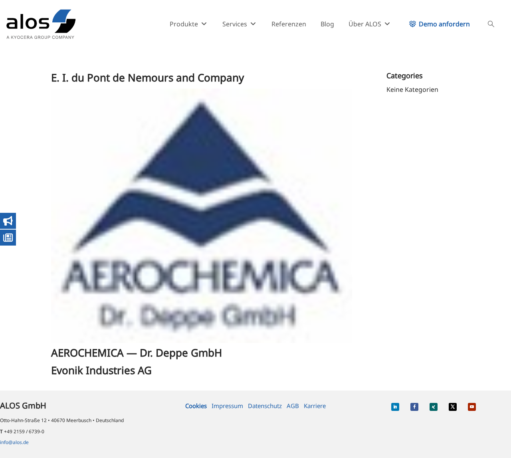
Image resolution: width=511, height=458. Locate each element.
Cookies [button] (196, 406)
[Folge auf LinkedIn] (395, 407)
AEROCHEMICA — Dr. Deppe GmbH (136, 352)
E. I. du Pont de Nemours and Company (147, 77)
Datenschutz (265, 406)
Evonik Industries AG (101, 370)
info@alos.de (14, 442)
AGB (293, 406)
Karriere (315, 406)
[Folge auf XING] (434, 407)
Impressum (227, 406)
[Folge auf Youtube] (472, 407)
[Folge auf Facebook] (414, 407)
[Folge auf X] (453, 407)
